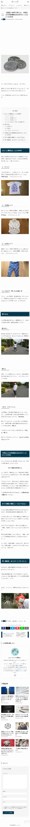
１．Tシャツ (11, 116)
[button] (3, 628)
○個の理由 (14, 621)
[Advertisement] (15, 38)
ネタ (4, 19)
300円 (9, 621)
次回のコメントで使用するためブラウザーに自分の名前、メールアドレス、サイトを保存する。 (15, 807)
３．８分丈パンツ (12, 120)
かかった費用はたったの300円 (13, 114)
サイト (4, 802)
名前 (4, 791)
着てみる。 (8, 124)
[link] (15, 675)
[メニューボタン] (28, 2)
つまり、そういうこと (13, 130)
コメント (5, 773)
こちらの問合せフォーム (19, 669)
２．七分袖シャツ (12, 118)
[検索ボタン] (2, 2)
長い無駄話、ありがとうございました (15, 140)
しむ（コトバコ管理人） (15, 657)
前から (9, 128)
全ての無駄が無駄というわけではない (15, 137)
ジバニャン (20, 621)
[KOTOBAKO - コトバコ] (15, 2)
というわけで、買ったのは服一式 (16, 122)
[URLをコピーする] (26, 628)
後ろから (10, 126)
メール (4, 796)
